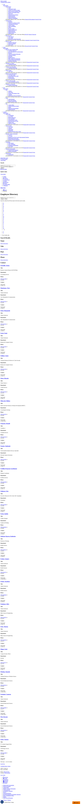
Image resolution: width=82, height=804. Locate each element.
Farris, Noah (4, 333)
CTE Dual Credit (11, 74)
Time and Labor (28, 46)
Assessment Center (12, 9)
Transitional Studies (12, 64)
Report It (6, 185)
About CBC (8, 114)
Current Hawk (8, 20)
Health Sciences (11, 57)
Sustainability (8, 153)
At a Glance (10, 116)
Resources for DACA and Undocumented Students (18, 137)
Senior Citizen (8, 70)
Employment (8, 785)
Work (7, 98)
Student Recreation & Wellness (14, 95)
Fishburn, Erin (4, 491)
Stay (6, 103)
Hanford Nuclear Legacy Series (14, 131)
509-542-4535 (3, 414)
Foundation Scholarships (13, 145)
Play (6, 89)
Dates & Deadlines (12, 26)
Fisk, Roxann (4, 717)
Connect (4, 111)
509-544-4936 (3, 482)
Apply (9, 7)
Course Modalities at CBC (13, 81)
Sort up (2, 243)
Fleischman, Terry (5, 288)
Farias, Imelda (4, 513)
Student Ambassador (12, 151)
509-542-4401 (3, 459)
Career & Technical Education (14, 54)
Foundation (8, 142)
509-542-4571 (3, 572)
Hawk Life (10, 13)
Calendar (10, 94)
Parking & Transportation (13, 108)
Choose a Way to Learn (10, 80)
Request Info (29, 62)
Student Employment (12, 29)
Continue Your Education (11, 66)
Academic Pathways (12, 50)
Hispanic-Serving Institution (14, 139)
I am (4, 4)
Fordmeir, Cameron (6, 694)
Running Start (11, 77)
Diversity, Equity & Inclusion (11, 133)
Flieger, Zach (4, 649)
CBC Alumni (11, 36)
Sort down (6, 243)
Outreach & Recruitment (13, 14)
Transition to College (10, 63)
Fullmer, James (4, 355)
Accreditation (11, 115)
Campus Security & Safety (13, 106)
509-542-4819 (7, 772)
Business (10, 52)
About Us (10, 135)
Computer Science (12, 55)
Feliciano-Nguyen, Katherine (8, 536)
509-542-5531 (3, 301)
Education (10, 56)
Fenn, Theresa (4, 626)
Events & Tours (38, 19)
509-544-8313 (3, 549)
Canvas (4, 176)
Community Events (29, 40)
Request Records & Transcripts (14, 39)
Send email (3, 284)
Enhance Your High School (13, 12)
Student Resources (12, 17)
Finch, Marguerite (5, 310)
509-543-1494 (3, 278)
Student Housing (11, 16)
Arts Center (10, 92)
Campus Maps (11, 105)
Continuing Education (12, 68)
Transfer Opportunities (12, 85)
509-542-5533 (3, 391)
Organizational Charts (12, 120)
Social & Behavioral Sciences (14, 59)
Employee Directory (12, 42)
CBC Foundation (11, 144)
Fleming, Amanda (5, 671)
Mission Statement (12, 117)
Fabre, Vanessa (4, 739)
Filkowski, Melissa (5, 401)
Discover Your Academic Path (14, 11)
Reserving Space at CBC (13, 121)
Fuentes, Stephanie (5, 446)
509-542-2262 (3, 346)
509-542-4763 (3, 369)
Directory (6, 182)
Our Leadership (11, 118)
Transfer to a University (10, 84)
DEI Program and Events (13, 138)
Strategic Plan (11, 122)
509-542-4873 (3, 617)
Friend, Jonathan (5, 581)
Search (2, 165)
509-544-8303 (3, 594)
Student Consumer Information (9, 788)
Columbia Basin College (5, 2)
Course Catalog (11, 25)
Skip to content (4, 1)
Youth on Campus (12, 123)
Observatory (10, 129)
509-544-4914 (3, 685)
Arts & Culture (9, 125)
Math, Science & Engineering (14, 58)
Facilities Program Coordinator (9, 468)
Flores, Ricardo (5, 378)
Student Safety (11, 33)
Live (4, 87)
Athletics (10, 91)
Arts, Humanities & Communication (15, 51)
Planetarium (10, 130)
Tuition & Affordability (13, 18)
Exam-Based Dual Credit (13, 76)
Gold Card (10, 71)
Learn (4, 47)
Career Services (11, 99)
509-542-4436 (3, 504)
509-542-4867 (3, 707)
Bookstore (10, 21)
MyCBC (26, 34)
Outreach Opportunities (10, 148)
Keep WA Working (12, 100)
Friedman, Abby (5, 604)
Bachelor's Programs (12, 61)
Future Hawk (8, 6)
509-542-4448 (3, 752)
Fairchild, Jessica (5, 265)
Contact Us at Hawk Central (14, 10)
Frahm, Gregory (5, 559)
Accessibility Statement (7, 791)
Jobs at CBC (10, 44)
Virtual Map (3, 158)
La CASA (10, 136)
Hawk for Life (8, 35)
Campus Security (6, 789)
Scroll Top (3, 764)
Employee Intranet (12, 43)
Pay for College (11, 28)
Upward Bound (11, 78)
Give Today (10, 37)
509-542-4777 (3, 662)
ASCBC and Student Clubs (13, 93)
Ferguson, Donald (5, 423)
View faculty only (5, 235)
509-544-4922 (3, 527)
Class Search (7, 179)
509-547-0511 (6, 771)
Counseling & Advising (13, 24)
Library (9, 27)
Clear (6, 198)
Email (5, 181)
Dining (9, 107)
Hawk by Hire (8, 41)
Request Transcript (32, 34)
